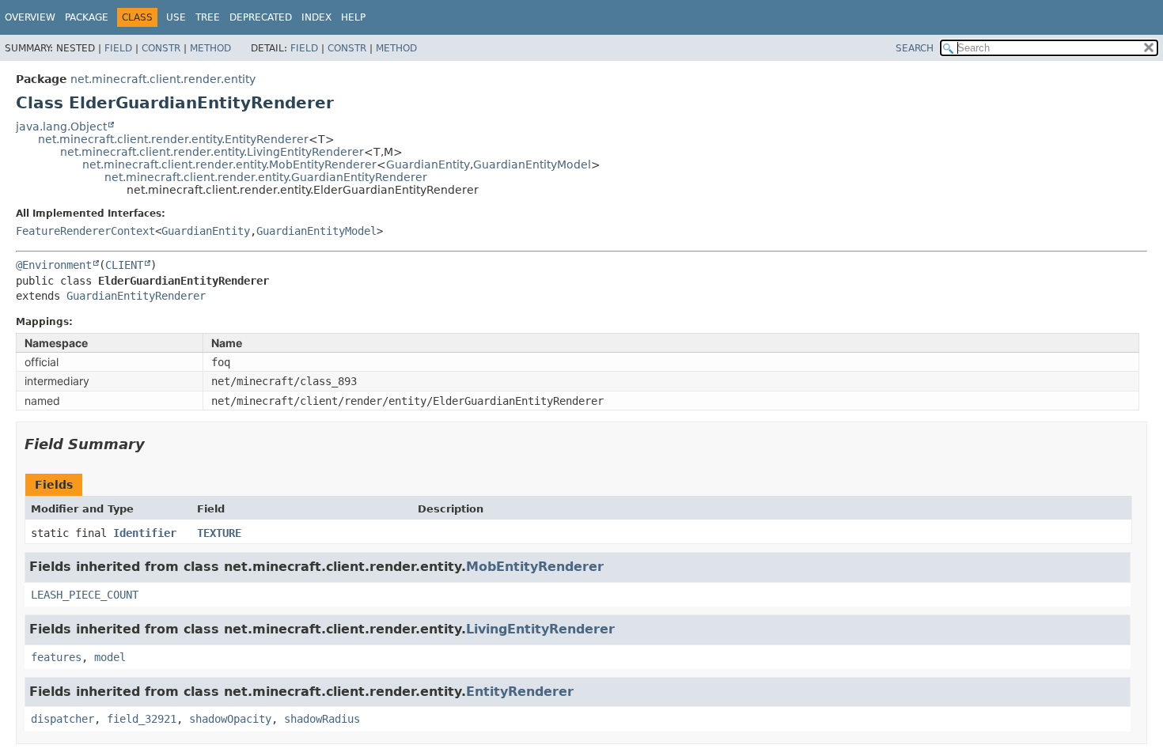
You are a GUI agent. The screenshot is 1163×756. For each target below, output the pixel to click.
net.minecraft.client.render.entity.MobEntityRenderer (229, 164)
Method (210, 48)
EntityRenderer (520, 691)
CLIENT (124, 265)
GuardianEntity (428, 164)
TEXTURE (219, 533)
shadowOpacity (230, 719)
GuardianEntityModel (532, 164)
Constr (161, 48)
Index (316, 17)
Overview (30, 17)
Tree (207, 17)
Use (176, 17)
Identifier (144, 533)
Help (353, 17)
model (110, 657)
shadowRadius (322, 719)
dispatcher (62, 719)
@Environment (54, 265)
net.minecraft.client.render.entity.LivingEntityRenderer (212, 152)
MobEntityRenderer (535, 566)
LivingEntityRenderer (540, 629)
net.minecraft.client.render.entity (163, 79)
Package (86, 17)
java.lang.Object (61, 126)
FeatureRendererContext (85, 231)
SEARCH (915, 48)
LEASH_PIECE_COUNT (84, 594)
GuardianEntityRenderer (136, 295)
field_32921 (141, 719)
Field (118, 48)
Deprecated (260, 17)
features (56, 657)
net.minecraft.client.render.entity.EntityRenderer (173, 139)
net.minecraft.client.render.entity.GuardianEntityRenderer (265, 177)
